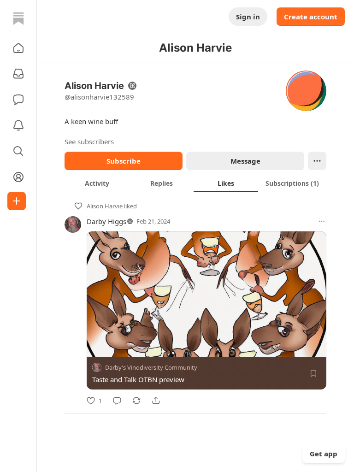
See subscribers (89, 141)
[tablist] (195, 183)
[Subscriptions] (18, 74)
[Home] (18, 18)
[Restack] (136, 400)
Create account (310, 16)
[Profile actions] (317, 161)
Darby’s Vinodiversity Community (151, 367)
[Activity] (18, 125)
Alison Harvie (105, 206)
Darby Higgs (106, 221)
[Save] (313, 373)
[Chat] (18, 99)
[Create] (16, 201)
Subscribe (123, 160)
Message (245, 160)
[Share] (156, 400)
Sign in (248, 16)
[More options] (321, 221)
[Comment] (117, 400)
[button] (18, 48)
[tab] (97, 183)
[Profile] (18, 177)
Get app (323, 453)
